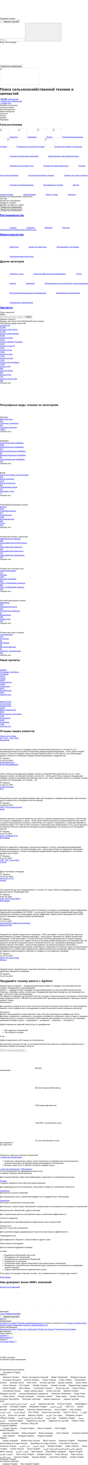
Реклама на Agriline (8, 1329)
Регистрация (5, 1277)
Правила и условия (8, 1323)
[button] (44, 54)
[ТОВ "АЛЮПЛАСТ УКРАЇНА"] (62, 1304)
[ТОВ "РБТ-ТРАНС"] (79, 1309)
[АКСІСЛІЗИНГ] (9, 1304)
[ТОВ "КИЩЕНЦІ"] (79, 1298)
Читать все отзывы (8, 736)
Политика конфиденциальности (30, 1323)
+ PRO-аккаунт (26, 1169)
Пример (3, 1181)
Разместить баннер (46, 1329)
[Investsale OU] (9, 1298)
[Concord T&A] (79, 1304)
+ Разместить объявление (11, 1157)
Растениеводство (12, 215)
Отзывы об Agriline (74, 1323)
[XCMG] (44, 1298)
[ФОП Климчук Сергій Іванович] (44, 1293)
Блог (84, 1323)
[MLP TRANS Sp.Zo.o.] (26, 1293)
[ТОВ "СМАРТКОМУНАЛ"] (26, 1304)
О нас (2, 1314)
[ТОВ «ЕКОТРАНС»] (62, 1298)
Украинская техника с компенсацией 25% (30, 1325)
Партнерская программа (65, 1329)
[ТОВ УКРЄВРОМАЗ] (44, 1304)
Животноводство (12, 234)
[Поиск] (43, 32)
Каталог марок (6, 1325)
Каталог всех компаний (10, 1287)
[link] (44, 199)
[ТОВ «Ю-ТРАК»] (79, 1293)
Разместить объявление (11, 207)
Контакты (17, 1314)
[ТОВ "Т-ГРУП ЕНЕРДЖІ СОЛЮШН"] (26, 1298)
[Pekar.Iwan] (9, 1293)
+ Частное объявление (9, 1169)
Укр (1, 1319)
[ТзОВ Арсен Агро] (62, 1309)
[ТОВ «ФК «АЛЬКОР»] (62, 1293)
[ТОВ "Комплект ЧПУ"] (26, 1309)
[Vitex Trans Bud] (9, 1309)
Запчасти (6, 307)
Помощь (8, 1314)
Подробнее (5, 1191)
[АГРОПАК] (44, 1309)
